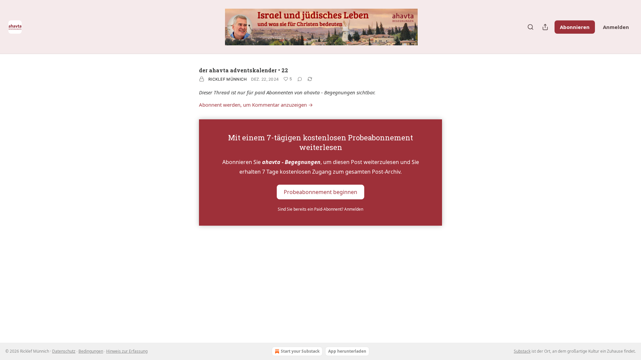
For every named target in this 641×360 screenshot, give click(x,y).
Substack (522, 351)
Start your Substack (300, 351)
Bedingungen (90, 351)
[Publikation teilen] (545, 27)
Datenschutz (63, 351)
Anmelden (616, 27)
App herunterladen (347, 351)
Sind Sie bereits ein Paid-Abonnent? (320, 209)
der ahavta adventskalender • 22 (243, 70)
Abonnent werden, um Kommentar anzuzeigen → (256, 104)
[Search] (530, 27)
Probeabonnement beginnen (320, 191)
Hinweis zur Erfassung (127, 351)
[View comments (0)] (299, 79)
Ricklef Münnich (227, 79)
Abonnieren (575, 27)
